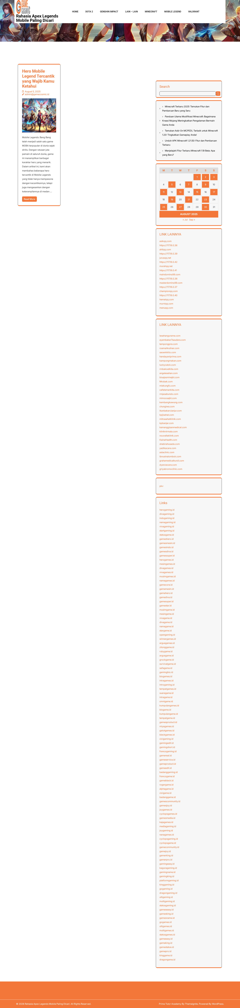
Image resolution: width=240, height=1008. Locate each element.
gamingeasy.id (166, 863)
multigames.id (166, 930)
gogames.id (165, 922)
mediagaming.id (167, 826)
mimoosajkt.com (168, 398)
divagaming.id (166, 514)
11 (163, 192)
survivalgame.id (167, 663)
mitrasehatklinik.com (170, 419)
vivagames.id (166, 572)
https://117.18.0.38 (168, 278)
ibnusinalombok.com (170, 456)
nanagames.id (166, 834)
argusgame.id (166, 655)
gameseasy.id (166, 909)
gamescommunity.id (169, 801)
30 (205, 207)
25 (163, 207)
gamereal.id (165, 755)
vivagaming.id (166, 526)
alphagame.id (166, 788)
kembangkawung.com (170, 402)
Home (75, 11)
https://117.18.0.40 (168, 295)
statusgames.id (167, 934)
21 (189, 199)
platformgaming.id (169, 880)
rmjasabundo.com (168, 394)
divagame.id (165, 622)
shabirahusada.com (169, 444)
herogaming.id (166, 509)
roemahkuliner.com (169, 348)
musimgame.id (167, 609)
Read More (29, 199)
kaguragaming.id (168, 868)
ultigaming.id (166, 897)
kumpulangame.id (168, 713)
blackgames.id (167, 734)
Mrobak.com (166, 381)
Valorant (193, 11)
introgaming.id (166, 684)
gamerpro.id (165, 859)
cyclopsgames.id (168, 813)
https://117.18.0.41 (168, 270)
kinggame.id (165, 955)
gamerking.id (166, 855)
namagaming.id (167, 522)
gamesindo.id (166, 547)
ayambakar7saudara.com (172, 339)
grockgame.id (166, 659)
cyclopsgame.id (167, 843)
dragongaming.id (168, 893)
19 (172, 199)
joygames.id (165, 809)
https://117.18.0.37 (168, 287)
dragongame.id (167, 959)
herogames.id (166, 559)
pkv (161, 486)
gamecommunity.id (169, 847)
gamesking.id (166, 913)
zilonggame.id (166, 647)
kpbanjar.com (166, 423)
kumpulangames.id (169, 705)
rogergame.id (166, 784)
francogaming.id (168, 751)
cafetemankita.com (169, 389)
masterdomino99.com (170, 282)
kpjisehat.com (166, 414)
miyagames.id (166, 726)
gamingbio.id (166, 672)
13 (180, 192)
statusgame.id (166, 534)
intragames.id (166, 680)
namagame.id (166, 626)
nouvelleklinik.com (169, 435)
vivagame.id (165, 618)
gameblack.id (166, 780)
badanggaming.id (168, 772)
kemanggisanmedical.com (173, 427)
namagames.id (167, 580)
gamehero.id (165, 593)
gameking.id (165, 943)
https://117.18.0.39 (168, 253)
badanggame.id (167, 797)
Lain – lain (131, 11)
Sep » (192, 219)
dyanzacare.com (168, 464)
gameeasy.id (165, 938)
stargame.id (165, 630)
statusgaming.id (167, 905)
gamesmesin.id (167, 543)
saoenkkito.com (167, 352)
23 (205, 199)
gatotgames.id (166, 730)
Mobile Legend (172, 11)
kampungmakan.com (170, 360)
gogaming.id (165, 888)
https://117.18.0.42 (168, 262)
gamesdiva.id (166, 551)
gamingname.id (167, 872)
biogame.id (165, 709)
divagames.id (166, 568)
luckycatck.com (167, 364)
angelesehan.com (168, 373)
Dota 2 (89, 11)
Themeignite (191, 1003)
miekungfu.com (167, 385)
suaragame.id (166, 693)
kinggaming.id (166, 884)
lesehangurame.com (169, 335)
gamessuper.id (167, 555)
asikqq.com (165, 241)
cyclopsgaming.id (168, 838)
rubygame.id (165, 651)
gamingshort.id (167, 747)
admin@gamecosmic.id (37, 94)
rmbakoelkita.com (168, 369)
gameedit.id (165, 768)
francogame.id (167, 776)
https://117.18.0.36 (168, 245)
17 (214, 192)
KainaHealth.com (168, 439)
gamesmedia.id (167, 818)
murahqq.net (165, 266)
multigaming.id (167, 901)
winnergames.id (167, 638)
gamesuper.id (166, 601)
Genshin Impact (109, 11)
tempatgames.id (167, 688)
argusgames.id (167, 643)
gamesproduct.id (168, 722)
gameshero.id (166, 539)
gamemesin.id (166, 589)
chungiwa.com (167, 406)
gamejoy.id (165, 851)
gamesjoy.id (165, 805)
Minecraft (151, 11)
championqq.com (168, 291)
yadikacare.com (167, 448)
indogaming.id (166, 518)
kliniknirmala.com (168, 431)
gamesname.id (167, 918)
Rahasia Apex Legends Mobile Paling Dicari (37, 18)
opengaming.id (167, 634)
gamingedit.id (166, 743)
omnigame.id (166, 701)
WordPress (217, 1003)
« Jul (185, 219)
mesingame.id (166, 613)
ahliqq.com (165, 249)
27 (180, 207)
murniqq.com (166, 303)
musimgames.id (167, 576)
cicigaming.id (166, 738)
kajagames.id (166, 822)
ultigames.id (165, 926)
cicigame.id (165, 793)
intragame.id (165, 697)
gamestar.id (165, 605)
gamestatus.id (166, 947)
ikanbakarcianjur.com (170, 410)
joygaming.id (166, 830)
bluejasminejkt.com (169, 377)
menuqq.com (166, 307)
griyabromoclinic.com (170, 469)
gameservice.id (167, 759)
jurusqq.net (165, 257)
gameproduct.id (167, 763)
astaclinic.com (166, 452)
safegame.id (165, 668)
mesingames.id (167, 564)
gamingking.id (166, 876)
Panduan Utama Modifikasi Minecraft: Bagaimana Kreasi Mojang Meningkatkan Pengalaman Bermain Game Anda (189, 120)
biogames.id (165, 676)
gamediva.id (165, 597)
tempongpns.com (168, 344)
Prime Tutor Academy (170, 1003)
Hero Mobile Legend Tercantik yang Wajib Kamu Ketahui (38, 79)
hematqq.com (166, 299)
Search (164, 87)
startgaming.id (166, 530)
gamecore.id (165, 584)
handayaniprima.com (170, 356)
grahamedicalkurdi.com (171, 460)
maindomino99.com (169, 274)
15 (197, 192)
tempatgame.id (167, 718)
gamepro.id (165, 951)
